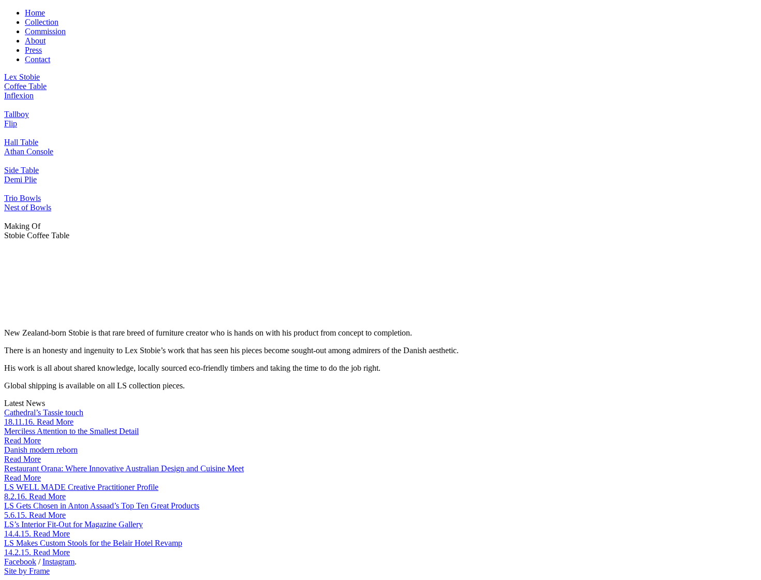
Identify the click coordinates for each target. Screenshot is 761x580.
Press (33, 50)
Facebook (20, 561)
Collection (41, 22)
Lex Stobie (22, 76)
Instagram (58, 561)
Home (35, 12)
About (35, 40)
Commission (45, 31)
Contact (37, 59)
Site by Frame (27, 571)
